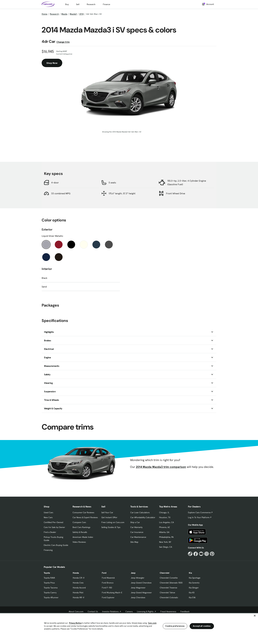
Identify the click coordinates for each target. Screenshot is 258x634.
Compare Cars (79, 522)
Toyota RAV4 (49, 577)
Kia (190, 573)
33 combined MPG (60, 193)
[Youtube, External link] (201, 554)
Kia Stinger (194, 587)
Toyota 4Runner (51, 597)
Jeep (133, 573)
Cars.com (152, 623)
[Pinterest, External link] (212, 554)
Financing (48, 550)
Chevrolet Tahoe (167, 592)
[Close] (254, 615)
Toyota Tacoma (50, 587)
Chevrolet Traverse (168, 587)
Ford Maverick (108, 577)
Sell (77, 4)
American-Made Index (83, 537)
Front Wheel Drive (175, 193)
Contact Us (93, 611)
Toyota (47, 573)
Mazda (64, 14)
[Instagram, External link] (206, 554)
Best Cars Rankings (81, 527)
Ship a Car (135, 522)
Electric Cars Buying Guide (56, 545)
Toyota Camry (50, 592)
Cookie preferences (175, 626)
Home (44, 14)
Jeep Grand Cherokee (141, 582)
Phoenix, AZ (164, 527)
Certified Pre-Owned (53, 522)
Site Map (134, 542)
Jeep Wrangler (137, 577)
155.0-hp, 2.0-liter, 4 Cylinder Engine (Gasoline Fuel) (186, 182)
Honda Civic (78, 582)
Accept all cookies (202, 626)
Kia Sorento (194, 582)
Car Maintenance (138, 537)
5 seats (112, 182)
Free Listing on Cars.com (112, 522)
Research (91, 4)
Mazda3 (73, 14)
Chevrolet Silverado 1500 (171, 582)
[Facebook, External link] (196, 554)
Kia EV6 (192, 597)
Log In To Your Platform (198, 517)
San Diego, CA (165, 547)
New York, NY (165, 542)
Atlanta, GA (164, 532)
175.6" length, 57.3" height (122, 193)
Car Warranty (136, 527)
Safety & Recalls (80, 532)
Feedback (184, 611)
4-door (55, 182)
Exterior (47, 229)
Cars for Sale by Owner (54, 527)
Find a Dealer (50, 532)
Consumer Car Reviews (83, 512)
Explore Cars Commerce (199, 512)
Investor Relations (110, 611)
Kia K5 (191, 592)
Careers (129, 611)
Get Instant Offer (109, 517)
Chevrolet (164, 573)
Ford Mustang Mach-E (112, 592)
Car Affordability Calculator (142, 517)
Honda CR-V (78, 577)
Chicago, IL (164, 512)
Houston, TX (164, 517)
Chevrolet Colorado (169, 597)
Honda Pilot (78, 592)
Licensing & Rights (145, 611)
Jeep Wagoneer (138, 587)
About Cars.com (76, 611)
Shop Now (51, 62)
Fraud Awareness (168, 611)
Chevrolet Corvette (169, 577)
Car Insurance (136, 532)
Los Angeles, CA (166, 522)
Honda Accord (79, 587)
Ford (104, 573)
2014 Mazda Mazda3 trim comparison (161, 467)
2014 (81, 14)
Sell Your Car (107, 512)
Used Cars (48, 512)
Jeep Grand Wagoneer (141, 592)
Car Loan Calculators (140, 512)
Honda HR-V (78, 597)
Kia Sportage (194, 577)
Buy (67, 4)
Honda (76, 573)
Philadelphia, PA (166, 537)
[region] (129, 623)
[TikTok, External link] (190, 554)
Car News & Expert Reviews (85, 517)
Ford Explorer (108, 597)
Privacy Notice (75, 623)
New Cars (48, 517)
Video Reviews (79, 542)
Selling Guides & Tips (110, 527)
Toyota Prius (49, 582)
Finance (106, 4)
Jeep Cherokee (138, 597)
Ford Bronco (107, 582)
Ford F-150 (107, 587)
